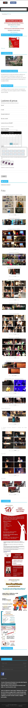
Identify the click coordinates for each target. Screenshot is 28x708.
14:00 (4, 151)
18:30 (15, 154)
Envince (7, 705)
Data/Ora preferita (5, 128)
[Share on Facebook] (2, 673)
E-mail (2, 109)
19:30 (23, 154)
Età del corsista (4, 118)
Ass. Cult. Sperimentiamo (12, 704)
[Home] (7, 14)
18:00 (11, 154)
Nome (2, 105)
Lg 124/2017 (4, 678)
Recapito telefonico (5, 114)
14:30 (7, 151)
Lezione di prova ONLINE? (7, 123)
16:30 (23, 151)
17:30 (7, 154)
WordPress (20, 705)
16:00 (19, 151)
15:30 (15, 151)
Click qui (3, 48)
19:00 (19, 154)
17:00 (4, 154)
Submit (3, 176)
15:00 (11, 151)
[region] (14, 62)
